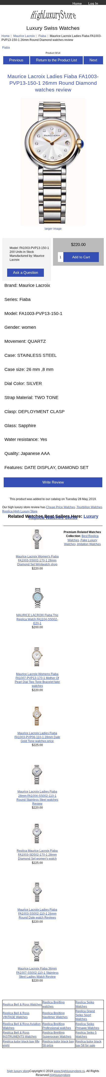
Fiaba (42, 35)
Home (77, 3)
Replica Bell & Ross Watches (22, 1004)
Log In (93, 3)
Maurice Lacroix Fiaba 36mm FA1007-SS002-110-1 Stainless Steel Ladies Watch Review (37, 972)
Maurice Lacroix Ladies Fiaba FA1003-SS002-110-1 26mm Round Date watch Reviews (37, 913)
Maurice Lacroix (24, 35)
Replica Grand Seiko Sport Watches (85, 1015)
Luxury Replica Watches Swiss (63, 517)
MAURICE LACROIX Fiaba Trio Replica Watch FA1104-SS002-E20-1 (37, 619)
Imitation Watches (89, 544)
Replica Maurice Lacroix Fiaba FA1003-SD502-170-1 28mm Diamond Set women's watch (37, 854)
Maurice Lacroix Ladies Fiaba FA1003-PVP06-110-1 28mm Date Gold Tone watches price (37, 737)
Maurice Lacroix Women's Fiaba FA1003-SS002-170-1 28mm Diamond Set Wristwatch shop (37, 560)
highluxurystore (60, 1075)
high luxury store (18, 1071)
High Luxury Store (25, 511)
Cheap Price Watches (60, 507)
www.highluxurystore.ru (69, 1071)
